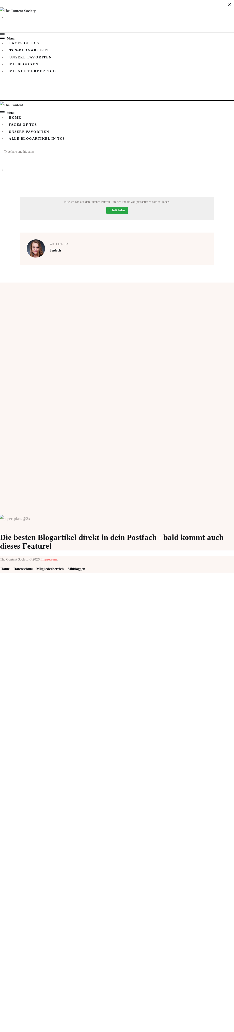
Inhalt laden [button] (117, 210)
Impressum (49, 559)
